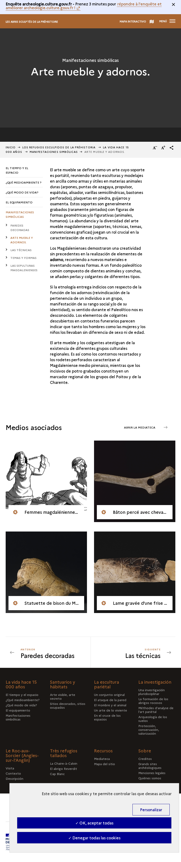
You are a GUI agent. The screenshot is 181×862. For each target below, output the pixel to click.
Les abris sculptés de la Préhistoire (32, 21)
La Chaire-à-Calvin (63, 763)
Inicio (11, 147)
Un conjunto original (109, 694)
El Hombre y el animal (110, 705)
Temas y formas (23, 258)
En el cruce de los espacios (107, 717)
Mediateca (102, 758)
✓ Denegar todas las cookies (94, 837)
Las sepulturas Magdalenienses (23, 267)
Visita (10, 768)
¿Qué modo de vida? (22, 192)
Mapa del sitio (104, 764)
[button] (171, 147)
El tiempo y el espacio (17, 170)
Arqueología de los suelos (152, 719)
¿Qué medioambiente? (23, 700)
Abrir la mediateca (140, 427)
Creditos (145, 758)
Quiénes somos (149, 778)
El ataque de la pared (110, 700)
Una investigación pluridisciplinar (151, 692)
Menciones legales (151, 773)
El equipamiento (19, 202)
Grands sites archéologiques (149, 766)
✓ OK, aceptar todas (94, 822)
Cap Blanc (57, 774)
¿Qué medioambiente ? (23, 182)
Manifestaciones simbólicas (54, 152)
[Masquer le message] (173, 4)
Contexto (13, 773)
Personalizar (151, 809)
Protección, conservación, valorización (148, 729)
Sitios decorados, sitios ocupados (67, 705)
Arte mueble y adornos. (21, 240)
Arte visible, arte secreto (62, 696)
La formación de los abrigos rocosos (153, 701)
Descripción (14, 778)
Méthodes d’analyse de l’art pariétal (155, 710)
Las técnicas (21, 250)
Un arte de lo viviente (110, 710)
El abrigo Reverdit (63, 768)
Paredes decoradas (19, 227)
